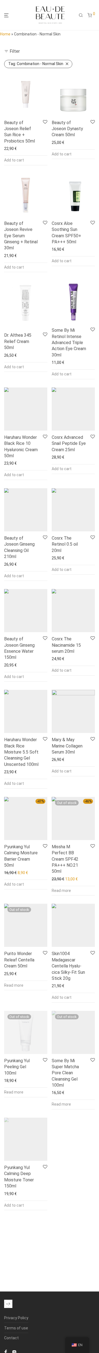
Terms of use (16, 1328)
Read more (61, 890)
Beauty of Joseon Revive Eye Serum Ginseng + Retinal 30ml (21, 236)
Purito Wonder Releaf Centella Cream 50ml (19, 960)
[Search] (80, 15)
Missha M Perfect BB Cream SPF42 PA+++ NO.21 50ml (65, 859)
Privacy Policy (16, 1318)
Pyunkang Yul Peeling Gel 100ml (17, 1067)
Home (5, 34)
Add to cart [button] (14, 160)
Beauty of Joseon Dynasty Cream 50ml (67, 129)
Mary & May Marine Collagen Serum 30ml (67, 746)
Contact (11, 1338)
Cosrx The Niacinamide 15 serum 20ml (66, 645)
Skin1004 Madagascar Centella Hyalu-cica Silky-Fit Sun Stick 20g (68, 966)
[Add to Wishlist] (45, 122)
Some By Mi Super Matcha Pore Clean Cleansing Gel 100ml (65, 1073)
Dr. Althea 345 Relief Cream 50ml (17, 341)
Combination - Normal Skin (35, 64)
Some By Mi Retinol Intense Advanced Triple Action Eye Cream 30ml (69, 343)
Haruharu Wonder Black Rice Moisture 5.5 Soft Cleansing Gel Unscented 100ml (21, 752)
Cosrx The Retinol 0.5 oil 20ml (65, 544)
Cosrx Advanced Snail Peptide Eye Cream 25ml (69, 443)
